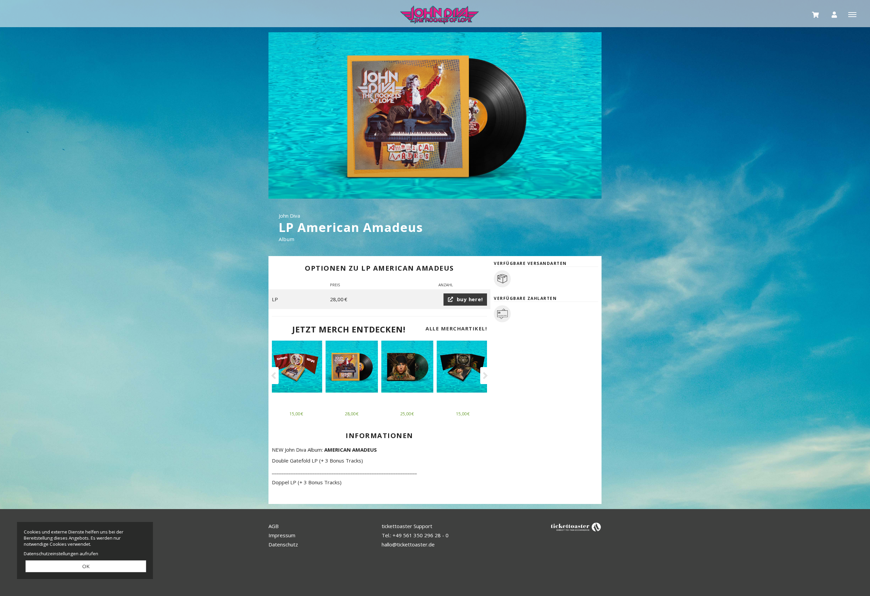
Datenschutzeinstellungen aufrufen (61, 553)
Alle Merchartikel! (456, 328)
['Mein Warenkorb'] (815, 14)
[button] (274, 375)
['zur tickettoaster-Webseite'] (576, 526)
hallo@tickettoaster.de (408, 544)
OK (86, 566)
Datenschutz (283, 544)
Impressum (281, 535)
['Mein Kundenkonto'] (834, 14)
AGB (273, 526)
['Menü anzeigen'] (852, 14)
